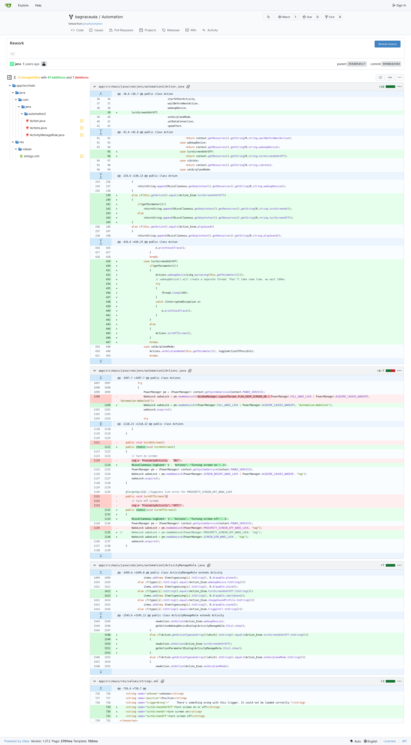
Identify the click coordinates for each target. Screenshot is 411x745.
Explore (23, 5)
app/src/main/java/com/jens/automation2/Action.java (141, 86)
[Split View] (390, 77)
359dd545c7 (356, 63)
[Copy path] (188, 87)
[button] (284, 17)
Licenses (390, 741)
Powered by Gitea (16, 741)
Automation (112, 17)
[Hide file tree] (9, 77)
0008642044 (391, 63)
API (404, 741)
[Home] (8, 5)
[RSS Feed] (268, 17)
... (12, 53)
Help (38, 5)
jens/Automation (92, 23)
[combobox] (380, 77)
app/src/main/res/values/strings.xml (129, 681)
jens (18, 64)
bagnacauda (86, 17)
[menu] (399, 77)
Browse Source (387, 44)
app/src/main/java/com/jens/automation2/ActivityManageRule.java (152, 565)
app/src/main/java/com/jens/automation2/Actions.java (142, 370)
